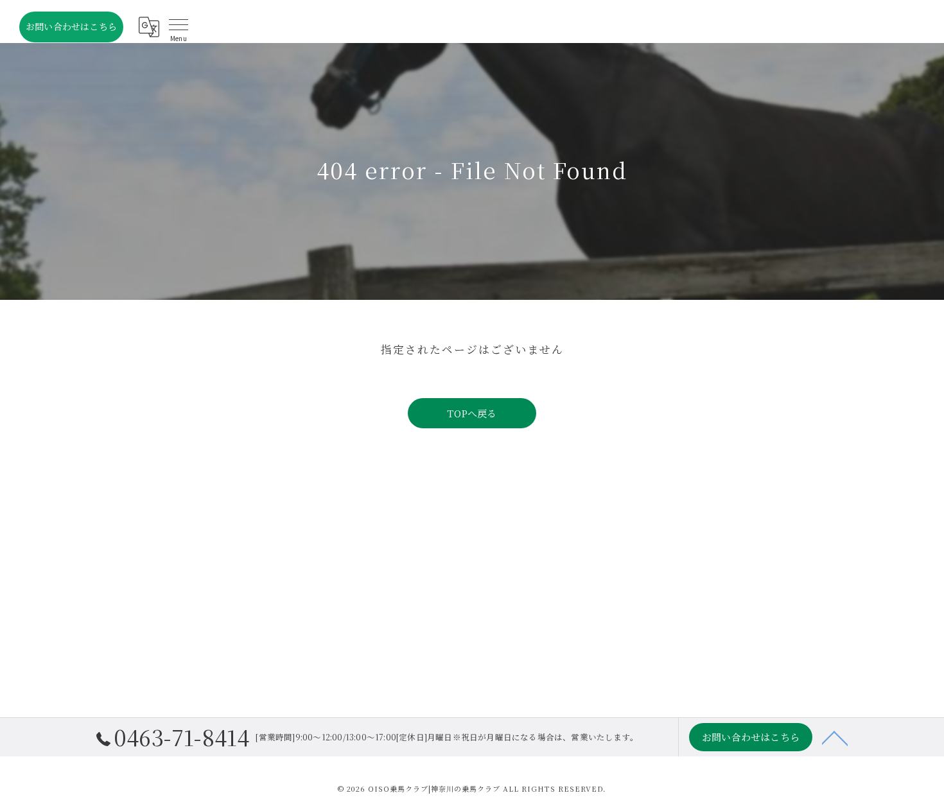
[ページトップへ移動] (835, 737)
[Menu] (178, 27)
